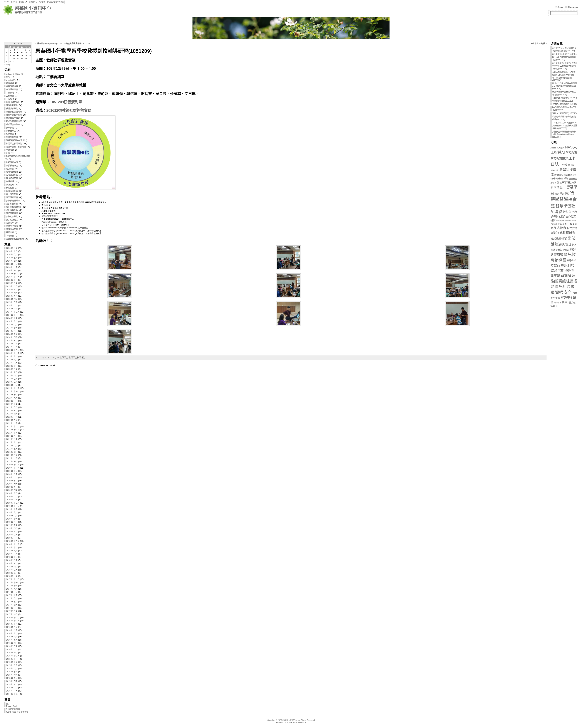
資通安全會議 (12, 226)
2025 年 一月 (12, 309)
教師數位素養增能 (14, 112)
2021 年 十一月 (13, 430)
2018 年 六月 (12, 560)
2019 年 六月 (12, 522)
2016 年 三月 (12, 646)
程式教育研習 (12, 175)
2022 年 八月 (12, 401)
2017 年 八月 (12, 592)
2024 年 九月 (12, 321)
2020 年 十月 (12, 471)
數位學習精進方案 (14, 121)
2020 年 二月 (12, 496)
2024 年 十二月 (13, 312)
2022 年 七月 (12, 404)
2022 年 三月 (12, 417)
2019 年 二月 (12, 535)
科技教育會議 (12, 162)
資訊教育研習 (12, 197)
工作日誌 (10, 92)
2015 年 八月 (12, 668)
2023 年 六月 (12, 369)
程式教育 (10, 169)
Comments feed (13, 709)
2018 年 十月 (12, 547)
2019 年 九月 (12, 512)
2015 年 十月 (12, 662)
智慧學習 (10, 134)
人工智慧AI (11, 80)
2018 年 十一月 (13, 544)
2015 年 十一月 (13, 659)
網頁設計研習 (12, 191)
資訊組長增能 (12, 216)
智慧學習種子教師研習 (16, 147)
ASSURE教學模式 (50, 216)
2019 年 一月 (12, 538)
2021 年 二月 (12, 458)
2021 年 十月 (12, 433)
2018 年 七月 (12, 557)
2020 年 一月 (12, 500)
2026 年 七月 (12, 251)
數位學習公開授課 (14, 115)
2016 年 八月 (12, 630)
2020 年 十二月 (13, 465)
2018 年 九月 (12, 551)
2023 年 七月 (12, 366)
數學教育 (10, 127)
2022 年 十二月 (13, 388)
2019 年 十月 (12, 509)
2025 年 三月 (12, 302)
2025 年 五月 (12, 296)
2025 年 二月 (12, 305)
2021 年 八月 (12, 439)
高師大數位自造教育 (15, 239)
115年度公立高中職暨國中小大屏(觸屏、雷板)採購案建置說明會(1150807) (564, 125)
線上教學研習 (12, 194)
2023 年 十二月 (13, 350)
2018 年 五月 (12, 563)
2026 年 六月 (12, 254)
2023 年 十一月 (13, 353)
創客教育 (10, 83)
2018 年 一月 (12, 576)
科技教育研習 (12, 165)
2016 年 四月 (12, 643)
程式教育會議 (12, 172)
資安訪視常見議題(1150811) (564, 104)
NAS (8, 77)
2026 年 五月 (12, 258)
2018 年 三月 (12, 570)
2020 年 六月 (12, 484)
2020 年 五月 (12, 487)
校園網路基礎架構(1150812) (564, 98)
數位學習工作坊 (13, 118)
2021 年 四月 (12, 452)
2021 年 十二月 (13, 426)
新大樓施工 (11, 131)
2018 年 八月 (12, 554)
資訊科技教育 (12, 204)
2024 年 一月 (12, 347)
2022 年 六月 (12, 407)
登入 (8, 703)
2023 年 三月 (12, 379)
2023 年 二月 (12, 382)
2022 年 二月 (12, 420)
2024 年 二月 (12, 344)
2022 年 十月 (12, 395)
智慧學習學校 (12, 137)
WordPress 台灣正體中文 (17, 712)
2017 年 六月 (12, 598)
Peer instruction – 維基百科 (54, 222)
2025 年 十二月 (13, 274)
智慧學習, (64, 357)
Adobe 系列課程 (13, 74)
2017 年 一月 (12, 614)
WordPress (291, 722)
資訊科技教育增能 (14, 207)
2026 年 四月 (12, 261)
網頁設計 (10, 188)
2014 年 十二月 (13, 694)
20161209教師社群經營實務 (68, 110)
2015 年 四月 (12, 681)
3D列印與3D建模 (537, 43)
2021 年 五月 (12, 449)
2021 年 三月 (12, 455)
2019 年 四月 (12, 528)
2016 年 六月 (12, 637)
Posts (560, 7)
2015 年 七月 (12, 672)
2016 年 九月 (12, 627)
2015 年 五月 (12, 678)
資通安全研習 (12, 229)
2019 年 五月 (12, 525)
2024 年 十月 (12, 318)
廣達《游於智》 (13, 102)
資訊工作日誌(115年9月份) (563, 72)
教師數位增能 (12, 108)
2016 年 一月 (12, 652)
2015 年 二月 (12, 687)
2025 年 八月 (12, 286)
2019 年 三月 (12, 531)
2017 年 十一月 (13, 582)
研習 (8, 153)
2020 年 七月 (12, 480)
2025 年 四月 (12, 299)
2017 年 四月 (12, 605)
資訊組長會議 (12, 220)
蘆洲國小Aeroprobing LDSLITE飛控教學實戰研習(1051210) (63, 43)
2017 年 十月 (12, 586)
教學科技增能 (12, 105)
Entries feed (11, 706)
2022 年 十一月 (13, 391)
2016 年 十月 (12, 624)
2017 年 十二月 (13, 579)
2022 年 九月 (12, 398)
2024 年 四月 (12, 337)
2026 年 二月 (12, 267)
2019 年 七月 (12, 519)
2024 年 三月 (12, 340)
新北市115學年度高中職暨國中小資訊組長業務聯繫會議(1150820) (564, 86)
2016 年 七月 (12, 633)
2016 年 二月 (12, 649)
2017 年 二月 (12, 611)
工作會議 (10, 96)
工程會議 (10, 99)
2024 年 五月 (12, 334)
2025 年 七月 (12, 289)
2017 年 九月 (12, 589)
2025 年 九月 (12, 283)
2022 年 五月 (12, 410)
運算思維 (10, 232)
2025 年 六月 (12, 293)
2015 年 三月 (12, 684)
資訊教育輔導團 (13, 200)
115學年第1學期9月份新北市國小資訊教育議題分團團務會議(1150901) (564, 57)
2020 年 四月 (12, 490)
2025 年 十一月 (13, 277)
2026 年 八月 (12, 248)
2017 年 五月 (12, 602)
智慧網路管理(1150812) (562, 101)
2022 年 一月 (12, 423)
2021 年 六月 (12, 445)
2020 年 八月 (12, 477)
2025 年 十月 (12, 280)
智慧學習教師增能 (14, 143)
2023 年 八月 (12, 363)
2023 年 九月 (12, 359)
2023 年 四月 (12, 375)
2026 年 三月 (12, 264)
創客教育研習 (12, 89)
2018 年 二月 (12, 573)
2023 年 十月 (12, 356)
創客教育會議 (12, 86)
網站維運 (10, 181)
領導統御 (10, 235)
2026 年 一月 (12, 270)
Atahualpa (302, 722)
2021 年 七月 (12, 442)
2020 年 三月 (12, 493)
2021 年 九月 (12, 436)
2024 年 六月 (12, 331)
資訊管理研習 (12, 210)
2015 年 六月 (12, 675)
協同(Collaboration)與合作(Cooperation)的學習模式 (65, 228)
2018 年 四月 (12, 566)
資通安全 (10, 223)
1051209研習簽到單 (66, 102)
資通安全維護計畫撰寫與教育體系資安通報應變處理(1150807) (564, 134)
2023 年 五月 (12, 372)
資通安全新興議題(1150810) (564, 113)
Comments (573, 7)
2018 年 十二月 (13, 541)
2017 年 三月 (12, 608)
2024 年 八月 (12, 324)
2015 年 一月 (12, 691)
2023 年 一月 (12, 385)
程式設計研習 (12, 178)
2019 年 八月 (12, 516)
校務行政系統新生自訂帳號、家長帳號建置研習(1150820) (563, 77)
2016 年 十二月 (13, 617)
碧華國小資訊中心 (33, 8)
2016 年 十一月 (13, 621)
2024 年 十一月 (13, 315)
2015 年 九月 (12, 665)
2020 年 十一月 (13, 468)
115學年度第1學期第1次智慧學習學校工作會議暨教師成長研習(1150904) (564, 66)
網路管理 (10, 184)
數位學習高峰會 (13, 124)
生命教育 (10, 150)
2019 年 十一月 (13, 506)
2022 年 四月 (12, 414)
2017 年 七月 (12, 595)
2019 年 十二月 (13, 503)
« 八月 (7, 64)
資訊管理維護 (12, 213)
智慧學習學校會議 (14, 140)
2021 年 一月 (12, 461)
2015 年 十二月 (13, 656)
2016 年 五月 (12, 640)
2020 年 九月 (12, 474)
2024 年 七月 (12, 328)
